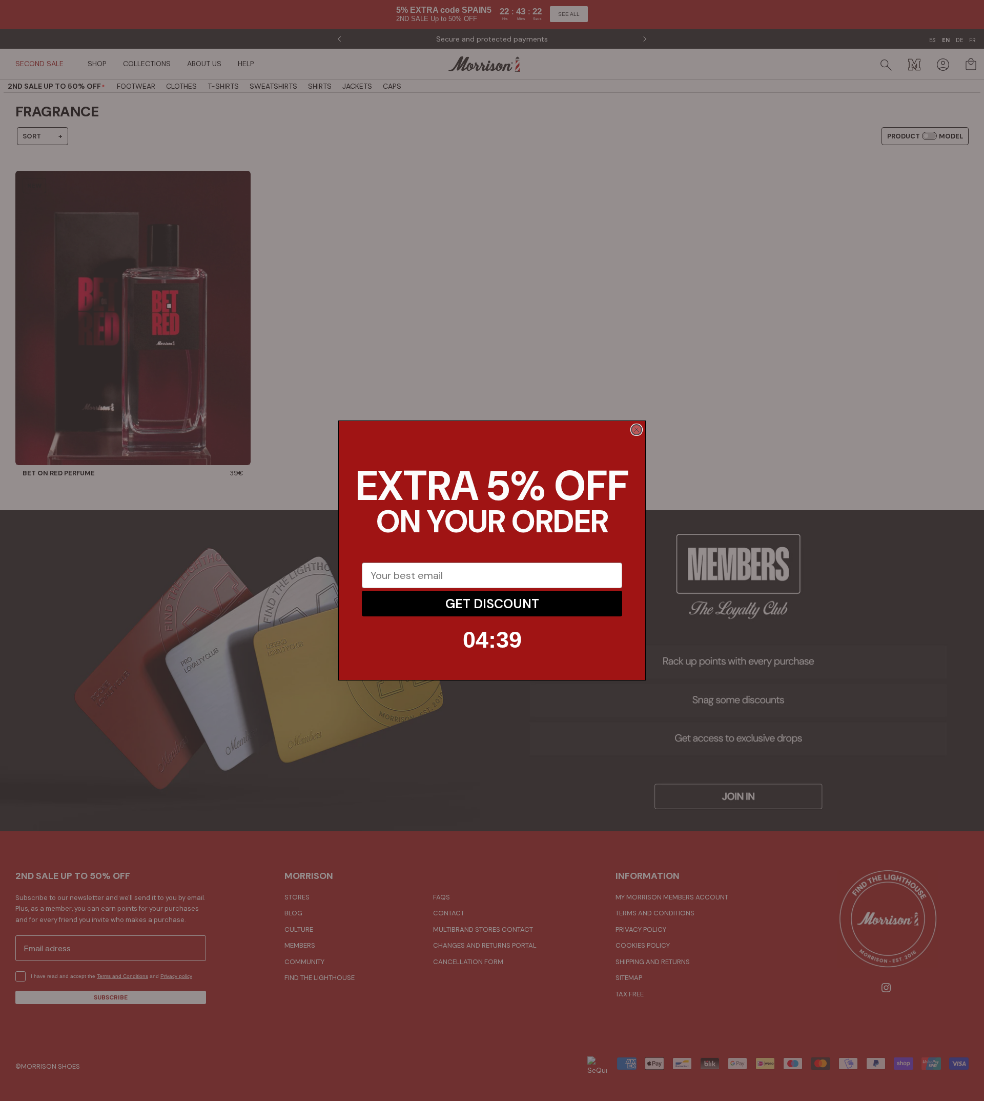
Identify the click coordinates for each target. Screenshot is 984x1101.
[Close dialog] (636, 430)
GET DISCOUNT (492, 603)
